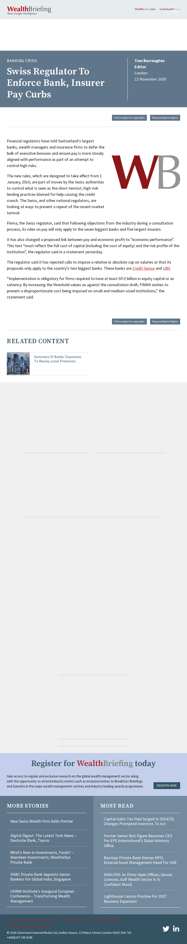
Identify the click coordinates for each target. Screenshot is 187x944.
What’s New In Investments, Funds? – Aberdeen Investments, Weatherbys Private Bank (42, 857)
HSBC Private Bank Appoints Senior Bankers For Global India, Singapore (40, 877)
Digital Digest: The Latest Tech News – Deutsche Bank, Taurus (43, 838)
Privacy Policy (19, 927)
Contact (32, 920)
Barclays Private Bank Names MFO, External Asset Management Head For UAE (140, 860)
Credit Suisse (143, 268)
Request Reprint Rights (165, 117)
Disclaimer (43, 927)
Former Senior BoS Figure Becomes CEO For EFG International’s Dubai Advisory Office (138, 840)
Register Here (167, 785)
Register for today (93, 763)
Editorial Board (74, 920)
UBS (166, 268)
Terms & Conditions (105, 920)
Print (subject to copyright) (129, 117)
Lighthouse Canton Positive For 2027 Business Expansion (135, 899)
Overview (14, 920)
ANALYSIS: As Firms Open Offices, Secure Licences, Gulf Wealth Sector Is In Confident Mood (138, 879)
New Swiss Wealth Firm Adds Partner (41, 821)
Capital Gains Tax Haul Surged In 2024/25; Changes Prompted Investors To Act (139, 821)
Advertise (50, 920)
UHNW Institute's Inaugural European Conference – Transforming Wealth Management (42, 896)
